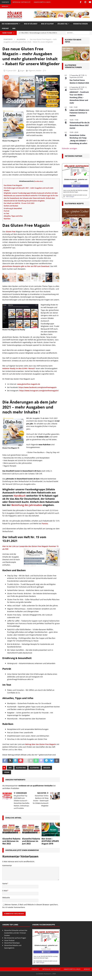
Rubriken (7, 218)
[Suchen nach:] (78, 32)
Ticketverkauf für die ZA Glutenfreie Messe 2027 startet (79, 125)
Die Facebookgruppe (10, 24)
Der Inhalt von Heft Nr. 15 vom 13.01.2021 (19, 203)
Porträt (6, 211)
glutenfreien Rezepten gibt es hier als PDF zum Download (25, 266)
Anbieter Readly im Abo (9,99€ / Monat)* (18, 368)
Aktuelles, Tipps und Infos (13, 216)
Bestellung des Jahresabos (26, 505)
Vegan (6, 772)
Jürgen (22, 70)
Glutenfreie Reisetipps (12, 943)
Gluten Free (10, 231)
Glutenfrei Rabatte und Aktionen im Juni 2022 (31, 841)
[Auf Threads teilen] (56, 761)
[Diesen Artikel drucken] (30, 761)
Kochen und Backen (11, 206)
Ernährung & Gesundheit (13, 208)
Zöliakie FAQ (62, 24)
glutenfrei (34, 768)
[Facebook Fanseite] (80, 2)
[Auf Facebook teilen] (5, 761)
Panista (45, 523)
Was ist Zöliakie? (30, 24)
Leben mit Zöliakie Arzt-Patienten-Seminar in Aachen (79, 113)
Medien (38, 70)
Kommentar (7, 865)
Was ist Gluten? (47, 24)
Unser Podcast (9, 940)
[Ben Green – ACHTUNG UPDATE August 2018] (51, 829)
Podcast (5, 28)
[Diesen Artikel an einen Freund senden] (25, 761)
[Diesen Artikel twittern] (10, 761)
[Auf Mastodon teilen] (41, 761)
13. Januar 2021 (11, 70)
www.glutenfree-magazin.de (28, 384)
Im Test (6, 213)
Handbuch (20, 495)
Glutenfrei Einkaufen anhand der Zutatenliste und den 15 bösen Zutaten (15, 932)
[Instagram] (85, 2)
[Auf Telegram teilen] (46, 761)
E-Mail (4, 890)
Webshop (5, 6)
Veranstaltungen (80, 24)
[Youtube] (90, 2)
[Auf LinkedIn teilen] (15, 761)
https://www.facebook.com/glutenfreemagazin (38, 387)
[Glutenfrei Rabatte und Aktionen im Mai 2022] (11, 829)
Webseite (6, 897)
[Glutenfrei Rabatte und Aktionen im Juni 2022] (31, 829)
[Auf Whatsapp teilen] (36, 761)
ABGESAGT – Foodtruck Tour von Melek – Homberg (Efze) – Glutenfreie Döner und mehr (79, 97)
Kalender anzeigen (69, 148)
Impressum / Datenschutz (21, 2)
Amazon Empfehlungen (42, 2)
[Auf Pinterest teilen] (20, 761)
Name (4, 883)
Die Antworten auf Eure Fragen (15, 938)
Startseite (5, 2)
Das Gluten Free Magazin (13, 185)
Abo (10, 768)
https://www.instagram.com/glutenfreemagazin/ (39, 390)
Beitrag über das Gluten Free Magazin (40, 744)
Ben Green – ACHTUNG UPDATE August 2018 (50, 841)
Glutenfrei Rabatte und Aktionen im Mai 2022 (11, 841)
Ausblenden (38, 181)
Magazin (46, 768)
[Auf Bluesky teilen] (51, 761)
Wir (13, 28)
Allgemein (31, 70)
